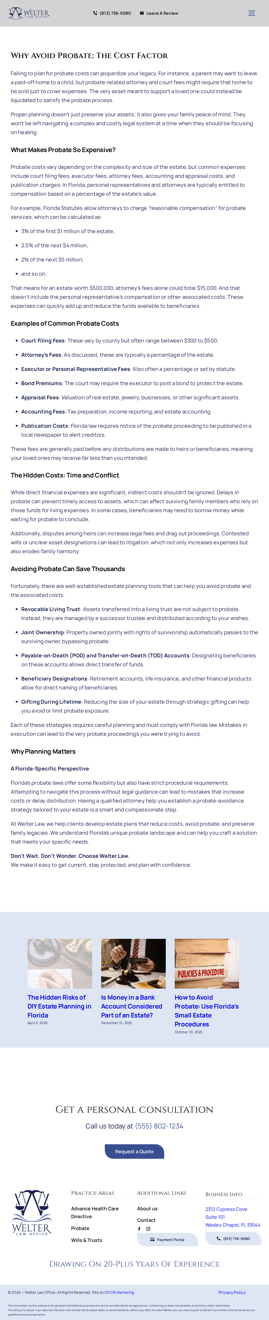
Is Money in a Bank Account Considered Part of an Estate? (131, 1006)
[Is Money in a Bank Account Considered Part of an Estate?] (133, 963)
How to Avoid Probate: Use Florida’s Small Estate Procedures (207, 1010)
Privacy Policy (232, 1292)
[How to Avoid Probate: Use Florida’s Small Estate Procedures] (207, 963)
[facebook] (139, 1229)
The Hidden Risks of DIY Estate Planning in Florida (59, 1006)
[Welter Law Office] (29, 7)
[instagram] (148, 1229)
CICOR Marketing (119, 1292)
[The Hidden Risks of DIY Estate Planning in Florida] (60, 963)
